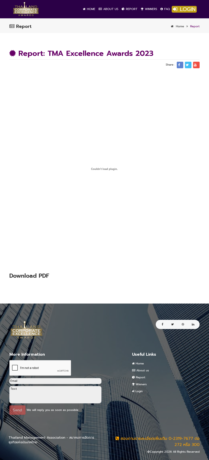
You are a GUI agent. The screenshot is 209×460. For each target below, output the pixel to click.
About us (110, 9)
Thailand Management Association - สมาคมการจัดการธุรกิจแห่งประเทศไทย (51, 440)
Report (131, 9)
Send (17, 410)
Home (90, 9)
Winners (150, 9)
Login (187, 9)
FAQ (166, 9)
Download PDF (29, 275)
